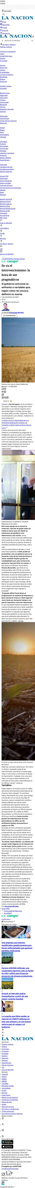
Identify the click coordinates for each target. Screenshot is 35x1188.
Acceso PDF (4, 176)
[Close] (3, 1029)
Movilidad (3, 77)
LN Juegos (3, 142)
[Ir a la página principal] (17, 19)
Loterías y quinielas (7, 153)
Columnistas (4, 118)
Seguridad (4, 95)
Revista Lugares (6, 204)
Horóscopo (4, 148)
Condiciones (6, 1169)
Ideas (2, 192)
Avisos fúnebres (6, 181)
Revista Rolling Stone (7, 209)
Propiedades (4, 72)
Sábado (3, 190)
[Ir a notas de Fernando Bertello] (17, 307)
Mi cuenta (6, 33)
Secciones (6, 25)
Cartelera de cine (6, 167)
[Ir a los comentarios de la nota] (5, 389)
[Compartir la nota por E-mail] (7, 397)
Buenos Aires (5, 93)
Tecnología (4, 146)
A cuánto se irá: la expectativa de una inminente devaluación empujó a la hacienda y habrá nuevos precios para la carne (16, 424)
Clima (2, 54)
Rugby (2, 130)
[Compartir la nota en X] (5, 397)
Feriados (3, 151)
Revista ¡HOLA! (5, 202)
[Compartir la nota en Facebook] (3, 397)
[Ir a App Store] (7, 1148)
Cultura (2, 100)
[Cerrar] (33, 36)
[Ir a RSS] (3, 1137)
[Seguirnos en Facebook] (3, 1119)
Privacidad (14, 1169)
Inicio (4, 22)
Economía (15, 259)
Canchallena (4, 135)
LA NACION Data (6, 56)
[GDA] (7, 1176)
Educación (4, 98)
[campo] (10, 262)
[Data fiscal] (3, 1184)
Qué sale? (3, 165)
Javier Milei (5, 909)
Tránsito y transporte (8, 52)
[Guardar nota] (3, 389)
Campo (2, 70)
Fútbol (2, 128)
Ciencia (2, 107)
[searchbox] (17, 40)
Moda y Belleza (5, 158)
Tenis (2, 132)
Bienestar (3, 105)
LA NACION (6, 259)
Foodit (4, 28)
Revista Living (5, 206)
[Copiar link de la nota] (3, 394)
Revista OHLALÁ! (6, 199)
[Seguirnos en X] (3, 1125)
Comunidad (4, 102)
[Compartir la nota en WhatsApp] (5, 392)
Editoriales (4, 116)
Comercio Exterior (6, 75)
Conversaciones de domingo (10, 188)
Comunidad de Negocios (13, 911)
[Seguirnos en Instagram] (3, 1131)
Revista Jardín (5, 211)
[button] (17, 145)
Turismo (3, 144)
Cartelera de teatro (7, 169)
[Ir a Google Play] (7, 1143)
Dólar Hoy (3, 68)
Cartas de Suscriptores (8, 121)
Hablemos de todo (7, 109)
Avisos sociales (5, 183)
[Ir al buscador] (3, 14)
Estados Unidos (5, 86)
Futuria (2, 65)
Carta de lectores (6, 185)
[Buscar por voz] (32, 41)
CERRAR (2, 1)
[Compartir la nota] (3, 392)
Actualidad (8, 913)
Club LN (5, 30)
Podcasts (3, 155)
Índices (2, 79)
